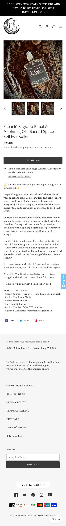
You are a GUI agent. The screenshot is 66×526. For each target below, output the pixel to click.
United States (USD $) (32, 485)
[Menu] (60, 26)
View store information (19, 176)
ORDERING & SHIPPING (19, 385)
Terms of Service (16, 427)
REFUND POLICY (15, 393)
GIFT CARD (12, 419)
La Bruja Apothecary (27, 515)
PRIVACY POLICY (16, 402)
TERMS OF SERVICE (17, 410)
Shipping (23, 147)
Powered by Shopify (47, 515)
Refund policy (14, 435)
